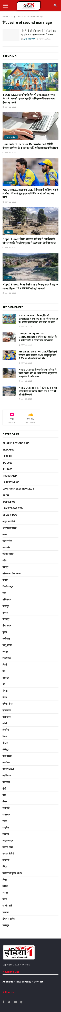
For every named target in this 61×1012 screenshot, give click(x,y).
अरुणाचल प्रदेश (9, 527)
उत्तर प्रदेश (11, 137)
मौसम (5, 801)
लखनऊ (6, 834)
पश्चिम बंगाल (8, 703)
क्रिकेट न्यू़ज (8, 586)
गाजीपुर (6, 606)
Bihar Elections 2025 (16, 443)
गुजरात (5, 612)
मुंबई (4, 788)
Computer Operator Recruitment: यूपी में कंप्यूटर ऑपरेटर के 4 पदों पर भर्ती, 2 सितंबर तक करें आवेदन (38, 337)
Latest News (11, 482)
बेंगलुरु (5, 742)
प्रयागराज (7, 710)
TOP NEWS (9, 501)
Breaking (8, 449)
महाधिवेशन (7, 775)
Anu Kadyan (29, 39)
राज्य (5, 821)
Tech (9, 87)
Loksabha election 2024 (18, 488)
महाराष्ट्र (6, 782)
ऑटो (4, 560)
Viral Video (10, 514)
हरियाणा (6, 912)
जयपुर (5, 651)
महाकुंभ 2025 (9, 768)
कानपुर (5, 566)
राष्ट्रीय (9, 182)
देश (8, 277)
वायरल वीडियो (8, 853)
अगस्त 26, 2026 (10, 107)
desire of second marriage (30, 16)
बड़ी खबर (7, 716)
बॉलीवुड (6, 749)
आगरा (5, 534)
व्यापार (5, 892)
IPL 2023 (7, 462)
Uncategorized (13, 508)
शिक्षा (5, 899)
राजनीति (6, 807)
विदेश (9, 232)
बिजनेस (6, 729)
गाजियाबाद (7, 599)
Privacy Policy (23, 981)
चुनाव (5, 632)
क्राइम (5, 579)
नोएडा (5, 690)
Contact (38, 981)
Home (5, 16)
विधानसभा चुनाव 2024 (12, 873)
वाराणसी (6, 860)
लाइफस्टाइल (8, 840)
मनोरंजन (6, 762)
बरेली (5, 723)
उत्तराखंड (6, 547)
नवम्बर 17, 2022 (44, 39)
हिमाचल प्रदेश (9, 918)
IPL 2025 (7, 469)
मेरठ (4, 794)
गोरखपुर (6, 619)
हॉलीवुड (6, 925)
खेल (4, 593)
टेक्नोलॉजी (7, 658)
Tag (13, 16)
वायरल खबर (8, 847)
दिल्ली (5, 664)
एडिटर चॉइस (8, 553)
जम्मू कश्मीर (7, 645)
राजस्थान (6, 814)
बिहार (5, 736)
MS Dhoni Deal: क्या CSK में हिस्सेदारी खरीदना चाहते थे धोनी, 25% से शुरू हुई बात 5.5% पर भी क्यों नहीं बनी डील (30, 193)
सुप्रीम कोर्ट (7, 905)
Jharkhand (10, 475)
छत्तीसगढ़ (6, 638)
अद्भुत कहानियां (9, 521)
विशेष (5, 879)
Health (7, 456)
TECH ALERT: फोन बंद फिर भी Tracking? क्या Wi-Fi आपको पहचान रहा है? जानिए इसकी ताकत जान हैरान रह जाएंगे (29, 98)
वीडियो (5, 886)
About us (8, 981)
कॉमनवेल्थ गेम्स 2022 (12, 573)
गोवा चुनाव (7, 625)
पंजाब (5, 697)
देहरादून (6, 677)
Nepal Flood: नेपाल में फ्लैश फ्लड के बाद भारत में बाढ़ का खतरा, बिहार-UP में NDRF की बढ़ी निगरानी (38, 391)
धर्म (4, 684)
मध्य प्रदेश (7, 755)
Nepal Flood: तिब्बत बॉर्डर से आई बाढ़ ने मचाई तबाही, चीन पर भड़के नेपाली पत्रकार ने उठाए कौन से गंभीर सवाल (38, 373)
